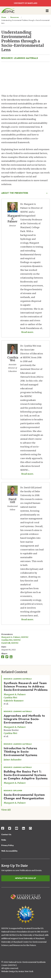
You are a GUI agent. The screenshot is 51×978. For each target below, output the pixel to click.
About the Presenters (14, 193)
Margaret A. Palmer (15, 694)
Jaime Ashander (12, 759)
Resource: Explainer (13, 790)
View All (6, 809)
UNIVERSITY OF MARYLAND (25, 3)
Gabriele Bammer (14, 700)
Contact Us (6, 834)
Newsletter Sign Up (25, 878)
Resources (14, 17)
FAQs (3, 840)
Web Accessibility (9, 851)
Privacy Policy (7, 845)
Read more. (27, 332)
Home (3, 17)
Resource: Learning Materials (19, 58)
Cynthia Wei (10, 697)
